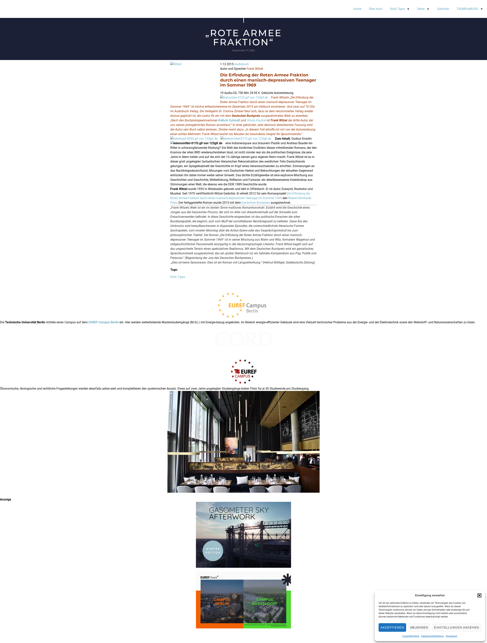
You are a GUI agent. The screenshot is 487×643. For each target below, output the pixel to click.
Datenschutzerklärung (432, 636)
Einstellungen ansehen (456, 627)
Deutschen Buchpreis (256, 202)
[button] (479, 595)
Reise (421, 9)
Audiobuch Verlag (186, 111)
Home (357, 9)
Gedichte (443, 9)
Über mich (375, 9)
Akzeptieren (392, 627)
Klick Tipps (397, 9)
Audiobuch (241, 64)
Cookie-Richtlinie (410, 636)
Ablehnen (419, 627)
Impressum (451, 636)
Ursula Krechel (256, 120)
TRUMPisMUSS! (467, 9)
